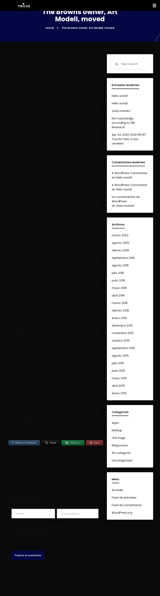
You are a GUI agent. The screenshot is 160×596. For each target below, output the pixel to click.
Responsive (120, 445)
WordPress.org (122, 513)
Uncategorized (122, 460)
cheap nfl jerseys (24, 330)
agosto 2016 (120, 265)
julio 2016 (118, 273)
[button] (154, 5)
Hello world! (120, 96)
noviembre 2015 (123, 333)
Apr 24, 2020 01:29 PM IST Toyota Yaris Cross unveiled (129, 139)
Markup (117, 430)
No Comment (20, 61)
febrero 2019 (120, 250)
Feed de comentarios (127, 505)
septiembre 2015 (123, 348)
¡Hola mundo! (121, 111)
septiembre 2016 (123, 258)
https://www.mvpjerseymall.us (77, 143)
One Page (118, 438)
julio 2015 (118, 363)
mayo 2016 (119, 288)
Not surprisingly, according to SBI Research (123, 122)
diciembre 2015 (122, 325)
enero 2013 (119, 393)
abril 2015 (118, 386)
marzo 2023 (120, 235)
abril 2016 (118, 295)
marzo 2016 (120, 303)
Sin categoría (121, 453)
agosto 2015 (120, 356)
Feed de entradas (124, 497)
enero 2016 (119, 318)
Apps (115, 423)
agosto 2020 (121, 243)
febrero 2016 (120, 310)
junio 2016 (118, 280)
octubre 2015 (121, 340)
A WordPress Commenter (129, 173)
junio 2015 (118, 371)
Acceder (117, 490)
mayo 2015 (119, 378)
